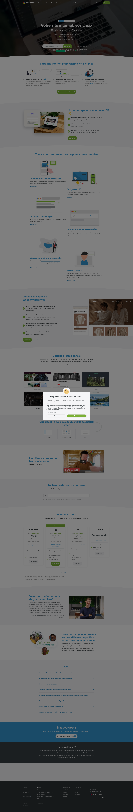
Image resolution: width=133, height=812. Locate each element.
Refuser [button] (56, 416)
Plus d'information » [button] (52, 412)
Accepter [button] (76, 416)
